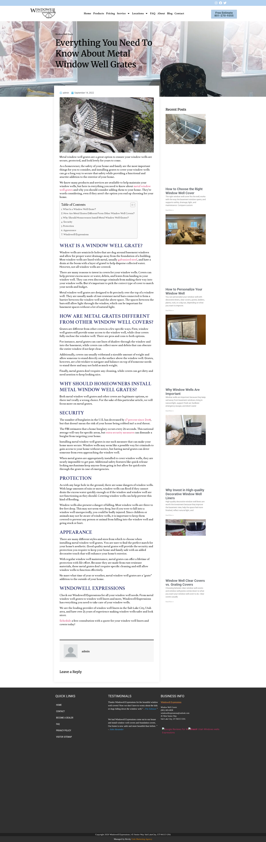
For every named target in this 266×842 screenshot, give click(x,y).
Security (67, 222)
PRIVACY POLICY (63, 730)
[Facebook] (220, 2)
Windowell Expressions (76, 234)
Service (121, 13)
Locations (138, 13)
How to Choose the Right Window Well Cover (184, 191)
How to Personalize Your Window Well (184, 291)
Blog (169, 13)
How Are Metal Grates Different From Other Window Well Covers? (99, 213)
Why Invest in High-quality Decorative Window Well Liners (185, 494)
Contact (179, 13)
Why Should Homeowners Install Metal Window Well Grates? (96, 218)
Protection (68, 226)
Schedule (66, 621)
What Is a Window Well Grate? (79, 209)
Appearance (69, 230)
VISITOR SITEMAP (64, 737)
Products (98, 13)
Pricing (110, 13)
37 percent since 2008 (138, 420)
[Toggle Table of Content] (131, 204)
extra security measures (120, 432)
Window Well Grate (64, 34)
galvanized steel (127, 259)
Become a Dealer (64, 717)
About (161, 13)
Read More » (170, 210)
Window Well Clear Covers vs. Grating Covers (185, 583)
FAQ (152, 13)
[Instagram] (216, 2)
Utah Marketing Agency (141, 839)
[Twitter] (225, 2)
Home (87, 13)
